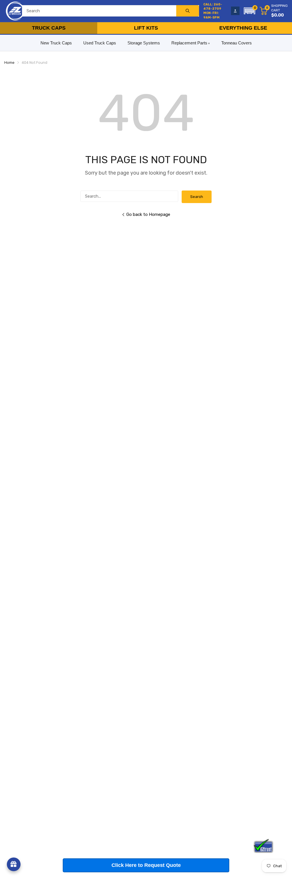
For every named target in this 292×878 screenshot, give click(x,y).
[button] (249, 11)
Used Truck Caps (99, 42)
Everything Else (243, 28)
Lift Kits (146, 28)
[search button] (187, 11)
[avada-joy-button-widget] (14, 864)
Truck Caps (49, 28)
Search (196, 197)
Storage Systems (143, 42)
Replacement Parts (189, 42)
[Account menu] (235, 11)
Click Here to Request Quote (146, 865)
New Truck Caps (56, 42)
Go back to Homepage (148, 214)
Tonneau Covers (236, 42)
